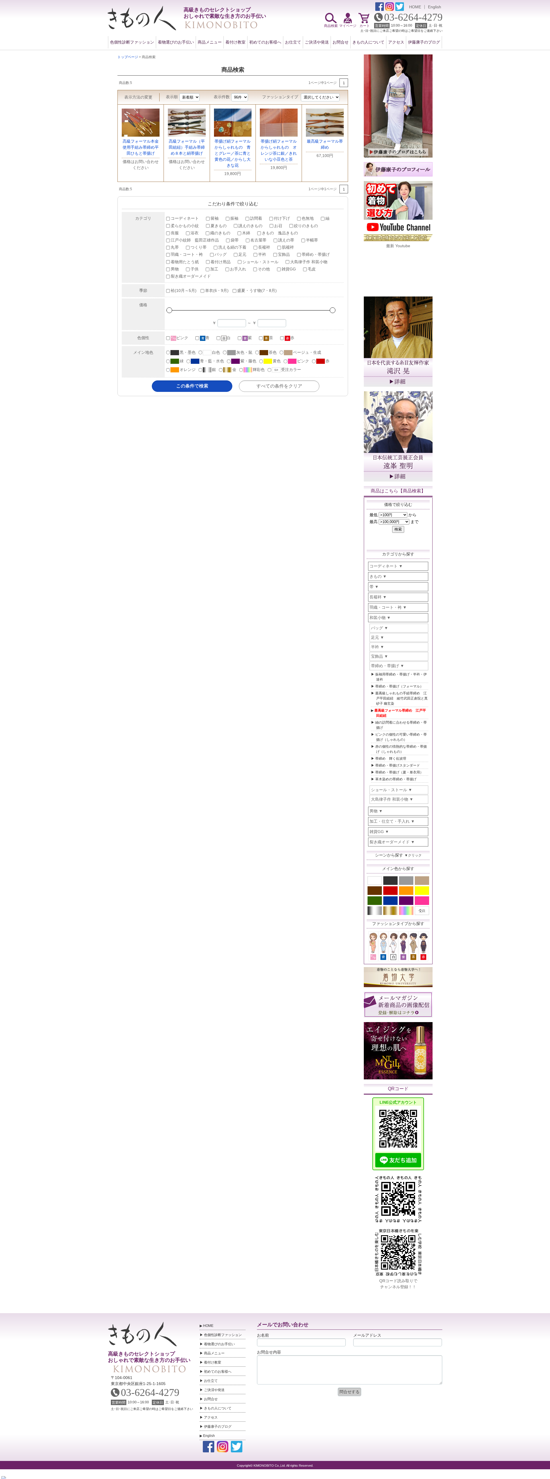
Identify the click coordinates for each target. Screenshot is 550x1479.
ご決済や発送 (317, 42)
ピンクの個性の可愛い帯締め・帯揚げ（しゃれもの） (401, 737)
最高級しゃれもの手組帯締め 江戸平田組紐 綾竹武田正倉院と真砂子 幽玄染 (401, 698)
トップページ (127, 57)
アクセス (396, 42)
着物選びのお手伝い (176, 42)
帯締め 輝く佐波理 (390, 759)
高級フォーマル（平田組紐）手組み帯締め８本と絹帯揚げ (187, 147)
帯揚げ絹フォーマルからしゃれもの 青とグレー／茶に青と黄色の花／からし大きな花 (233, 153)
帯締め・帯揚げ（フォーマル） (399, 686)
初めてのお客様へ (265, 42)
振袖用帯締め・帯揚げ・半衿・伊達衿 (401, 676)
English (434, 7)
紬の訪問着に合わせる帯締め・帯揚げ (401, 725)
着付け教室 (235, 42)
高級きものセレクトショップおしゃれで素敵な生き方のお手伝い (149, 1357)
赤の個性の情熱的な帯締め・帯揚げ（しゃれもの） (401, 749)
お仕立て (293, 42)
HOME (415, 7)
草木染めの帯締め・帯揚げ (396, 779)
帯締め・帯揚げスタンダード (397, 765)
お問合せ (341, 42)
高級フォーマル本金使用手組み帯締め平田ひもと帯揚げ (141, 147)
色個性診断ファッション (132, 42)
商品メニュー (210, 42)
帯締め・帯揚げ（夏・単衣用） (399, 772)
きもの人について (368, 42)
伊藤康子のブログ (424, 42)
